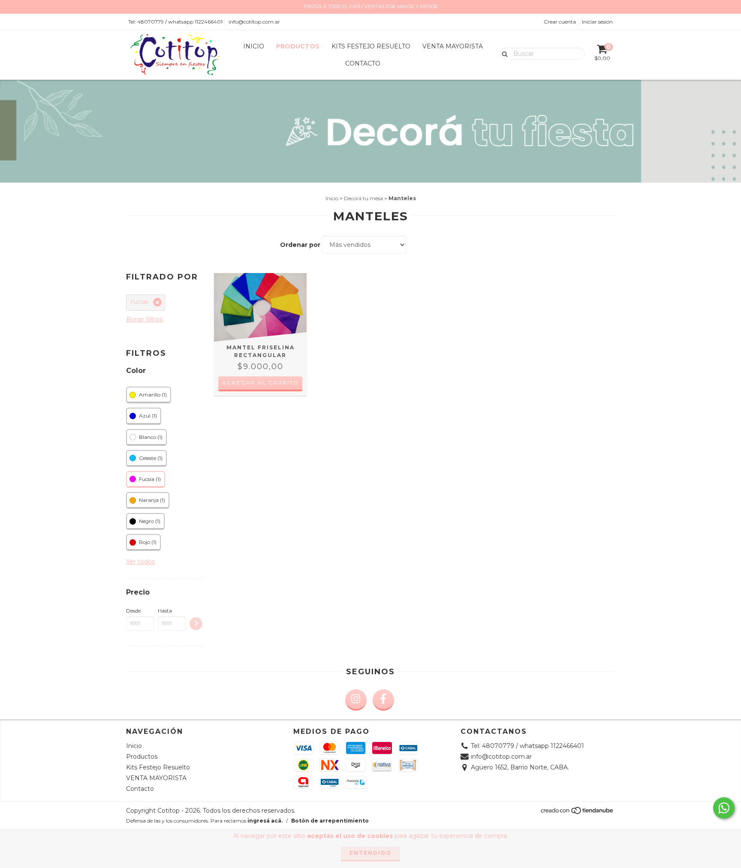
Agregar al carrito (260, 382)
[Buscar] (502, 53)
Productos (297, 46)
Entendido (370, 853)
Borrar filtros (144, 319)
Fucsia (139, 302)
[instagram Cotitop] (356, 700)
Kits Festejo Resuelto (370, 46)
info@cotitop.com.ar (254, 21)
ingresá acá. (265, 820)
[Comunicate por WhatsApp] (724, 808)
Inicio (253, 46)
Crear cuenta (560, 21)
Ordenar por (300, 245)
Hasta (165, 610)
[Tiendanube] (577, 813)
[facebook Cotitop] (383, 700)
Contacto (362, 63)
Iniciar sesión (597, 21)
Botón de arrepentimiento (330, 820)
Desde (133, 610)
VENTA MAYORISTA (452, 46)
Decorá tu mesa (363, 198)
